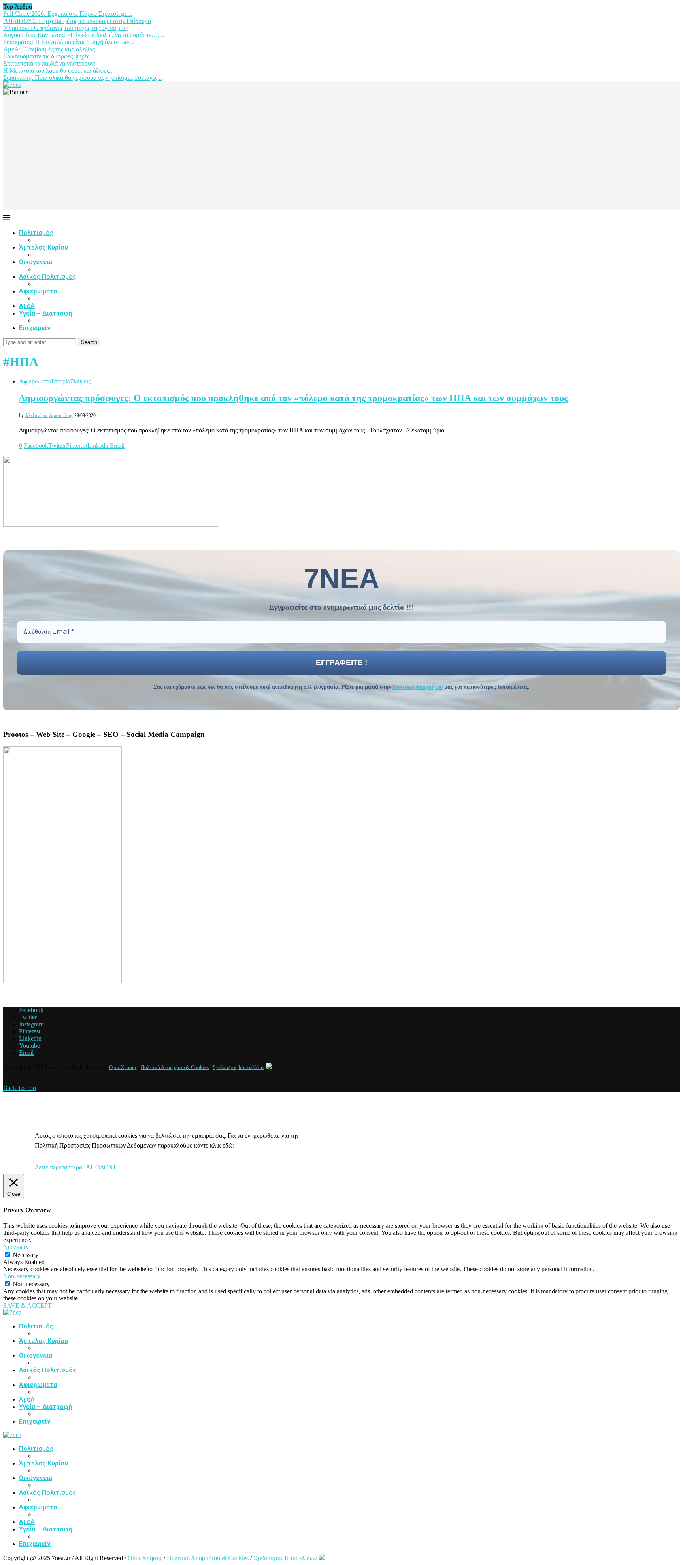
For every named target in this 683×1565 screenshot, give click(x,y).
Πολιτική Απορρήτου (417, 687)
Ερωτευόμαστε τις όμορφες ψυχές (46, 56)
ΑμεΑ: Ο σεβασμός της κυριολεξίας (49, 49)
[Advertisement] (341, 155)
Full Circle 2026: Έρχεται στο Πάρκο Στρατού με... (67, 13)
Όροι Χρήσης (123, 1067)
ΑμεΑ (27, 306)
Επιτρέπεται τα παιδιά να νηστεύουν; (49, 63)
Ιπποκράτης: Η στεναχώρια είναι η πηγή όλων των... (68, 42)
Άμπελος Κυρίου (43, 247)
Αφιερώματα (38, 291)
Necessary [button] (16, 1247)
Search (89, 342)
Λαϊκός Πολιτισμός (47, 276)
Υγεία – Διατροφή (45, 313)
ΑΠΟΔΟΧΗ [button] (102, 1167)
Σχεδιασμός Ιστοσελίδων (238, 1067)
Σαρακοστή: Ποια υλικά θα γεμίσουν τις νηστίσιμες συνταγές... (82, 77)
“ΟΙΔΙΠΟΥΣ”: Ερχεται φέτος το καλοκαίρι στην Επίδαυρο (77, 20)
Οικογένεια (35, 262)
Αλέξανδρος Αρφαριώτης (49, 415)
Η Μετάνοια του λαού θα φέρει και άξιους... (58, 70)
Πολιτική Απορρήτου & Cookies (175, 1067)
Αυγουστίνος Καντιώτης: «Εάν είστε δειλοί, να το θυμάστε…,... (83, 35)
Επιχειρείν (35, 328)
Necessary (25, 1254)
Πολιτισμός (36, 233)
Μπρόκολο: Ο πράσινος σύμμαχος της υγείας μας (65, 27)
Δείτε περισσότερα (58, 1167)
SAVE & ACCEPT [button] (27, 1305)
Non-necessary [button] (21, 1276)
